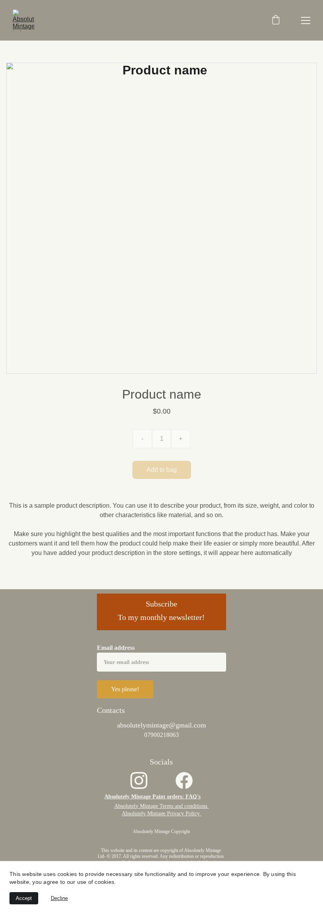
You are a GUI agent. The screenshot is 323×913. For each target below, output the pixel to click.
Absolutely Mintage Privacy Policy (161, 814)
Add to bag (162, 469)
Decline (59, 898)
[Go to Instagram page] (138, 780)
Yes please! (125, 689)
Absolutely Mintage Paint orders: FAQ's (152, 797)
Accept (24, 898)
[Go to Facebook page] (184, 780)
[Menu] (305, 20)
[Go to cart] (276, 20)
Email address (116, 647)
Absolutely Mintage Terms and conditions (161, 806)
